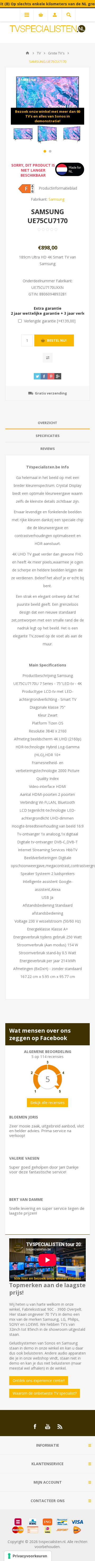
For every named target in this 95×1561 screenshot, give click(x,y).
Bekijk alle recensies (47, 1102)
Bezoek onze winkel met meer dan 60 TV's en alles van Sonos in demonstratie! (47, 116)
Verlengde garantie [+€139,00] (49, 320)
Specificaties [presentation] (48, 435)
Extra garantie (47, 308)
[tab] (47, 422)
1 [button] (45, 151)
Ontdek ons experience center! (39, 1380)
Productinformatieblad (58, 188)
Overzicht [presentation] (47, 422)
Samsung (56, 199)
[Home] (27, 53)
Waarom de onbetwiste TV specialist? (45, 1393)
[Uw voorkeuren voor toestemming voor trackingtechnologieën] (27, 1556)
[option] (23, 134)
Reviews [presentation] (47, 448)
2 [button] (50, 151)
